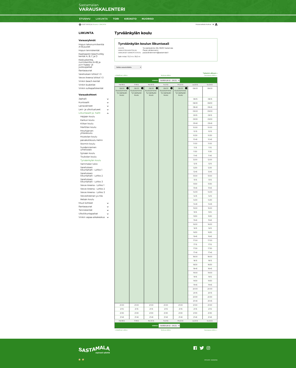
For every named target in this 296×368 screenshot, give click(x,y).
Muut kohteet (86, 203)
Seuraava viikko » (210, 75)
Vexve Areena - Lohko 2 (92, 189)
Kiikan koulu (86, 123)
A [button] (213, 24)
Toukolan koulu (88, 156)
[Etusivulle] (102, 10)
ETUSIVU (84, 18)
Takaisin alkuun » (210, 73)
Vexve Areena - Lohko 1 (92, 185)
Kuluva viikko (166, 75)
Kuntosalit (84, 102)
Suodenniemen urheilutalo (88, 148)
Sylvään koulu (87, 153)
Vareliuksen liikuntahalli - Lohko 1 (91, 168)
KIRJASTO (130, 18)
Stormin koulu (87, 144)
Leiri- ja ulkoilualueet (89, 109)
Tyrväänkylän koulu (90, 160)
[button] (107, 99)
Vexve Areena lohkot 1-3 (91, 77)
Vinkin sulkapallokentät (91, 88)
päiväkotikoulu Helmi (91, 140)
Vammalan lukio (89, 164)
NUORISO (148, 18)
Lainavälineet (86, 106)
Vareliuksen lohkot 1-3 (90, 74)
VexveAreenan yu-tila (91, 196)
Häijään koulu (87, 116)
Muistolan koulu (88, 136)
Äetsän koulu (87, 199)
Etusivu (95, 24)
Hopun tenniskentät (89, 50)
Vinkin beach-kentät (89, 81)
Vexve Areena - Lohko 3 (92, 192)
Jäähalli (83, 99)
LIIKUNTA (102, 18)
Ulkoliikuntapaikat (88, 213)
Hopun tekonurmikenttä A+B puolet (91, 45)
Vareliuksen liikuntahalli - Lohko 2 (91, 174)
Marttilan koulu (88, 127)
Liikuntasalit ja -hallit (89, 113)
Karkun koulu (87, 120)
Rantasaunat (85, 70)
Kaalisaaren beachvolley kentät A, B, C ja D (91, 55)
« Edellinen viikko (121, 75)
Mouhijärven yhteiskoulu (86, 132)
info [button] (127, 88)
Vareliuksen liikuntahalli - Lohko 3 (91, 180)
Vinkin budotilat (87, 85)
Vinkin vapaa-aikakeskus (92, 217)
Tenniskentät (85, 210)
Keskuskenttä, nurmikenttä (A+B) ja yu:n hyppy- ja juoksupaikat (89, 63)
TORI (116, 18)
